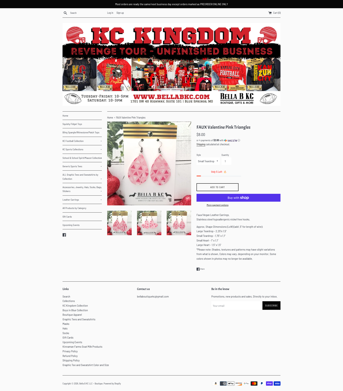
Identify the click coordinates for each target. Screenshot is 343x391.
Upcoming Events (71, 224)
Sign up (120, 12)
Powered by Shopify (112, 383)
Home (65, 115)
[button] (238, 140)
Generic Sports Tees (82, 166)
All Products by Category (74, 208)
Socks (66, 333)
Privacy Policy (70, 351)
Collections (69, 300)
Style (199, 154)
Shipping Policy (71, 360)
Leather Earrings (82, 199)
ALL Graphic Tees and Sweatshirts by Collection (82, 176)
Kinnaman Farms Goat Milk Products (82, 346)
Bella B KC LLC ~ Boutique (91, 383)
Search (66, 296)
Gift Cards (67, 216)
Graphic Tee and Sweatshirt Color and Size (86, 365)
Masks (66, 323)
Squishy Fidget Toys (72, 123)
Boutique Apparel (72, 314)
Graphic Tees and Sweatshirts (79, 319)
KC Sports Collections (82, 149)
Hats (65, 328)
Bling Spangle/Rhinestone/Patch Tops (81, 132)
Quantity (225, 154)
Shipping (201, 144)
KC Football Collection (82, 140)
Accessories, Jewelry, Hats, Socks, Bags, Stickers (82, 189)
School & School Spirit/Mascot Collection (82, 157)
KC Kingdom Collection (75, 305)
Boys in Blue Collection (75, 310)
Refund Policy (70, 355)
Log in (110, 12)
